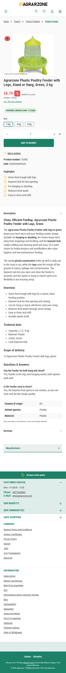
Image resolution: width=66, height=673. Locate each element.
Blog (6, 599)
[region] (33, 55)
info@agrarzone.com (22, 495)
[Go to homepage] (33, 4)
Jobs (6, 548)
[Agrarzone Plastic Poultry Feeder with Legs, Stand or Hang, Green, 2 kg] (33, 55)
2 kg (8, 124)
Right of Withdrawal (13, 632)
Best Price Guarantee (13, 585)
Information (37, 656)
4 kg (19, 124)
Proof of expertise (12, 618)
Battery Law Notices (13, 580)
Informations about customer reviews (21, 594)
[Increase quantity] (54, 134)
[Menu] (6, 11)
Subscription (9, 576)
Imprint (7, 543)
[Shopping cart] (60, 11)
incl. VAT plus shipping (13, 101)
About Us (8, 558)
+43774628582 (18, 492)
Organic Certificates (13, 534)
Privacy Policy (10, 539)
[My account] (52, 11)
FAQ (6, 590)
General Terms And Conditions (18, 529)
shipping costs (28, 663)
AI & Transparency (12, 553)
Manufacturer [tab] (13, 448)
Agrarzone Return (12, 613)
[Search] (36, 11)
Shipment (8, 623)
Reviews (8, 430)
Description (10, 213)
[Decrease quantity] (7, 134)
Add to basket (28, 142)
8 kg (29, 124)
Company (27, 656)
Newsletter (9, 609)
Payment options (11, 627)
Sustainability (10, 604)
